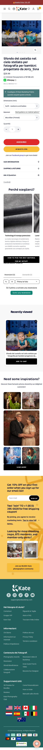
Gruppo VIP (8, 615)
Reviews (7, 692)
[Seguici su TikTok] (21, 595)
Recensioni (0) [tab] (10, 275)
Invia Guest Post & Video (29, 665)
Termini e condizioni (30, 641)
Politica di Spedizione (11, 644)
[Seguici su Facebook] (9, 595)
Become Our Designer (31, 671)
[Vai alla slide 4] (22, 52)
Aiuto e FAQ (27, 615)
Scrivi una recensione (21, 293)
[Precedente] (5, 33)
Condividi (7, 182)
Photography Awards (11, 657)
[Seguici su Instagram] (15, 595)
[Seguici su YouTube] (32, 595)
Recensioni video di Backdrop (30, 658)
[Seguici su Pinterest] (26, 595)
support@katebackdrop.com (21, 600)
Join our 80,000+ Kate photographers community (23, 567)
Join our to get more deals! (21, 155)
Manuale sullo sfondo (31, 694)
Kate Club (7, 620)
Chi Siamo (7, 633)
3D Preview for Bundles (9, 686)
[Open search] (6, 282)
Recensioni (8, 661)
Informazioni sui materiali (10, 638)
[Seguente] (38, 33)
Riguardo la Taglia (29, 611)
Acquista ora (21, 149)
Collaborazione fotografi (9, 671)
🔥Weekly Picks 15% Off (21, 2)
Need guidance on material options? (27, 112)
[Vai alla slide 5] (24, 52)
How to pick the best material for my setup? (21, 259)
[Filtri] (12, 282)
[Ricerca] (9, 9)
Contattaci (7, 611)
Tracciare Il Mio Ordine (31, 620)
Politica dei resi (28, 633)
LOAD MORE (21, 467)
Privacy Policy (28, 637)
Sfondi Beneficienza (11, 665)
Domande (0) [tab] (27, 275)
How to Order (28, 689)
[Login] (33, 9)
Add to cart (21, 361)
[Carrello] (38, 9)
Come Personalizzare (30, 685)
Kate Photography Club (10, 698)
